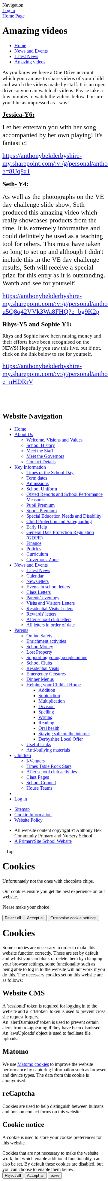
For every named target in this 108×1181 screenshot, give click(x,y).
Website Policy (28, 820)
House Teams (39, 788)
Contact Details (41, 461)
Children (22, 755)
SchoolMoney (39, 646)
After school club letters (48, 619)
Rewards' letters (41, 613)
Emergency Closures (46, 673)
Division (46, 706)
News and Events (31, 50)
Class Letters (38, 592)
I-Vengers (35, 760)
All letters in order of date (50, 624)
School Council (41, 782)
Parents (21, 630)
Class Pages (37, 777)
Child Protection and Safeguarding (59, 521)
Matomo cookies (33, 1064)
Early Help (36, 526)
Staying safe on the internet (64, 733)
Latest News (26, 56)
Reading (46, 722)
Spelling (46, 711)
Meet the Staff (39, 450)
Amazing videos (29, 61)
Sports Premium (41, 510)
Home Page (13, 15)
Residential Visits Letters (49, 608)
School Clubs (39, 662)
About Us (23, 434)
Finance (33, 543)
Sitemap (22, 809)
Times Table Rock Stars (48, 766)
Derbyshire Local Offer (60, 739)
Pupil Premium (40, 505)
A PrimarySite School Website (43, 841)
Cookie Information (33, 814)
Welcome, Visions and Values (54, 439)
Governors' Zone (42, 559)
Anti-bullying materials (48, 749)
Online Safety (39, 635)
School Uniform (41, 488)
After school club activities (51, 771)
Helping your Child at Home (53, 684)
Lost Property (39, 652)
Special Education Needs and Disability (63, 516)
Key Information (30, 467)
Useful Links (38, 744)
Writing (45, 717)
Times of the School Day (50, 472)
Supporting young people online (56, 657)
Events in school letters (48, 586)
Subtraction (49, 695)
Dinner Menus (40, 679)
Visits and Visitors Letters (50, 603)
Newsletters (37, 581)
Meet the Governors (45, 456)
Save (54, 1175)
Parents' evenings (42, 597)
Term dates (36, 477)
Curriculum (37, 554)
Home (20, 45)
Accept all (35, 918)
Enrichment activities (46, 641)
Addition (46, 690)
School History (40, 445)
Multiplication (51, 701)
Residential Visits (42, 668)
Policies (33, 548)
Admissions (37, 483)
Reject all (13, 918)
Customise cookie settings (73, 918)
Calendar (35, 575)
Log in (8, 10)
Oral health (48, 728)
